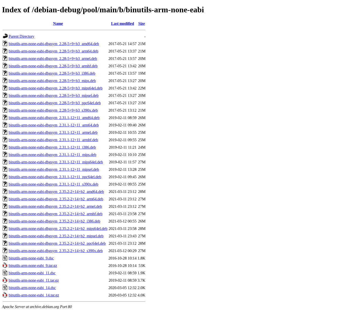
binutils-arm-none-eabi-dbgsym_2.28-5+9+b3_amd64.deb (54, 44)
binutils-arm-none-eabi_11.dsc (32, 273)
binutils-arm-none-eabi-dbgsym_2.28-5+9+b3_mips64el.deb (55, 88)
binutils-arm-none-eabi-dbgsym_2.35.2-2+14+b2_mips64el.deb (58, 228)
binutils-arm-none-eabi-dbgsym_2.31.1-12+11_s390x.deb (53, 184)
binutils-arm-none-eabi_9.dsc (31, 258)
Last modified (122, 23)
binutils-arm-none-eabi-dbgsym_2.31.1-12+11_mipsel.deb (54, 169)
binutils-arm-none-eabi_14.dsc (32, 288)
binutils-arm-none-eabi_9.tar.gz (33, 265)
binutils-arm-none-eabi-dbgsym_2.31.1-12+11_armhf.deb (53, 140)
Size (141, 23)
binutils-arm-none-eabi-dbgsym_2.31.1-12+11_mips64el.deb (56, 162)
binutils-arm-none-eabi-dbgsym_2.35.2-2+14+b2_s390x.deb (56, 251)
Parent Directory (21, 36)
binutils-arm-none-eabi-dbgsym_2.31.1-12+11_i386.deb (52, 147)
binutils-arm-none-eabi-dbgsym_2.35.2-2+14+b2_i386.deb (54, 221)
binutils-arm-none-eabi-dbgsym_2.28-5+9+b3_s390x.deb (53, 110)
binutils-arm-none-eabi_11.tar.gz (34, 280)
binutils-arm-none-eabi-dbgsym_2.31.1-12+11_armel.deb (53, 132)
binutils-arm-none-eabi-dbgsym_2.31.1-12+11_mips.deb (52, 155)
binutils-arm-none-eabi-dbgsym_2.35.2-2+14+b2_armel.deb (55, 206)
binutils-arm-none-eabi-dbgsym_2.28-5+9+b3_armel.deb (53, 58)
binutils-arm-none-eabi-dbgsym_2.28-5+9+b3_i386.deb (52, 73)
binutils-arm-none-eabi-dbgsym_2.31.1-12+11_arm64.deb (54, 125)
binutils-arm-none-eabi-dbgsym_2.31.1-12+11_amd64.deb (54, 118)
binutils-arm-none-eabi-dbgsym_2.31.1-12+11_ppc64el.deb (55, 177)
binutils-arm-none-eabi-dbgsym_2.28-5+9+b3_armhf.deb (53, 66)
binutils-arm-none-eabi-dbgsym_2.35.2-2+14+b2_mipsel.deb (56, 236)
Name (58, 23)
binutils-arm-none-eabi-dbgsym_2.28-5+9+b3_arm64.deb (53, 51)
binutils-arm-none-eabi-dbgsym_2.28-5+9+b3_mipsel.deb (54, 95)
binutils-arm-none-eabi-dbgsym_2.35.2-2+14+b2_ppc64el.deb (57, 243)
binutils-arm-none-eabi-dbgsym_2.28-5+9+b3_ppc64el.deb (55, 103)
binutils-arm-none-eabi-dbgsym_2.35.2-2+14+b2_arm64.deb (56, 199)
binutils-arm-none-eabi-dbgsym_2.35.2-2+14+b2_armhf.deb (55, 214)
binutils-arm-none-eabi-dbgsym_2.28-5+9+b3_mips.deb (52, 81)
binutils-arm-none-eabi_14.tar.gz (34, 295)
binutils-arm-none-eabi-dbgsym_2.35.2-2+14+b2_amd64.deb (56, 192)
